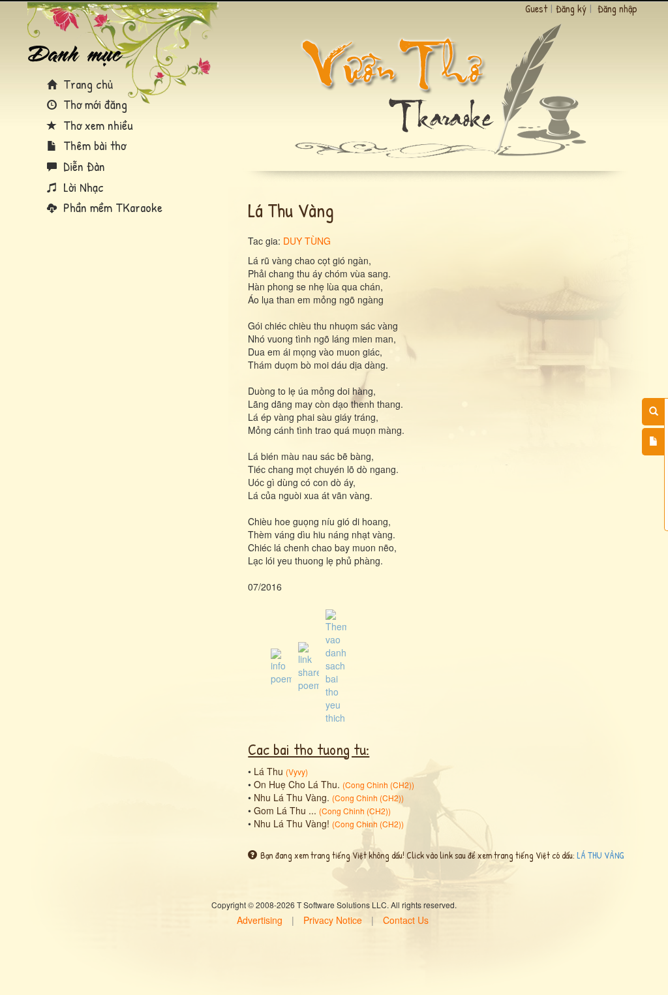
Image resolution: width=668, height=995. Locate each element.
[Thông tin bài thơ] (281, 665)
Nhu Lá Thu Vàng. (291, 797)
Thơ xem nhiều (96, 125)
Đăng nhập (617, 8)
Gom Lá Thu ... (285, 810)
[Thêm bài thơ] (653, 441)
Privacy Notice (332, 919)
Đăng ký (571, 8)
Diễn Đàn (82, 166)
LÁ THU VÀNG (600, 855)
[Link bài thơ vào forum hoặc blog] (308, 665)
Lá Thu (268, 771)
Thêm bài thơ (93, 145)
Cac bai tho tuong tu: (308, 749)
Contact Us (406, 919)
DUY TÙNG (307, 240)
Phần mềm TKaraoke (111, 207)
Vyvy (296, 771)
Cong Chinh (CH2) (378, 784)
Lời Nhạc (82, 187)
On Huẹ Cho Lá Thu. (297, 784)
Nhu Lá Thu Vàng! (291, 823)
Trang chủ (86, 84)
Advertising (259, 919)
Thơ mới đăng (93, 104)
